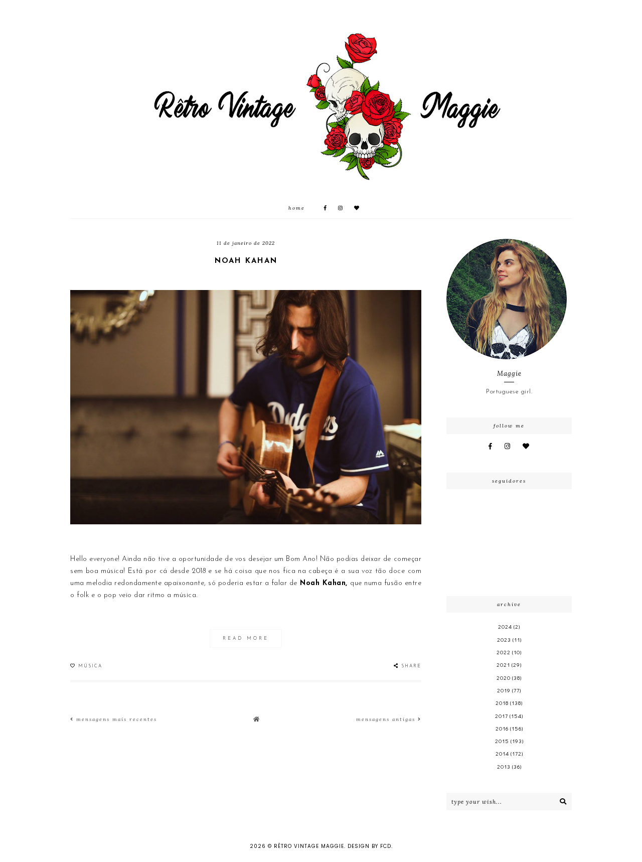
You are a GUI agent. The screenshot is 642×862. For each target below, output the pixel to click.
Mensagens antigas (387, 719)
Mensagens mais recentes (115, 719)
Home (296, 208)
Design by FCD (369, 846)
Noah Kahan (246, 261)
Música (90, 666)
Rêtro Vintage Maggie (309, 846)
